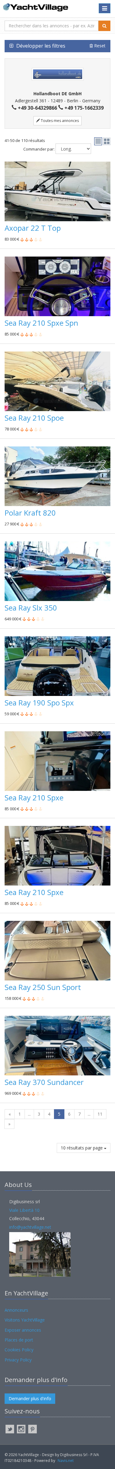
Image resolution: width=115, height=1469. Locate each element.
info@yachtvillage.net (30, 1227)
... (29, 1114)
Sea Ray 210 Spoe (34, 418)
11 (100, 1114)
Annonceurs (16, 1310)
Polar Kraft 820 (30, 513)
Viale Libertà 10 (24, 1210)
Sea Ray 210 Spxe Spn (41, 323)
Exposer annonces (23, 1330)
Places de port (19, 1340)
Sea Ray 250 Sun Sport (43, 987)
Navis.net (66, 1460)
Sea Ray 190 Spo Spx (39, 702)
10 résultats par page (82, 1148)
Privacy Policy (18, 1360)
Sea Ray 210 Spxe (34, 797)
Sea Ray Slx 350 (31, 608)
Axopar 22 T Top (33, 228)
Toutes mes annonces (59, 120)
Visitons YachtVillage (25, 1320)
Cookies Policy (19, 1350)
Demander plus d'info (30, 1398)
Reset (99, 46)
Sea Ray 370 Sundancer (44, 1082)
